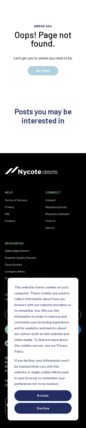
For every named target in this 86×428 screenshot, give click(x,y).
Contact (10, 220)
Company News (15, 271)
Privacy (9, 207)
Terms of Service (16, 200)
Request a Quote (56, 207)
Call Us (49, 227)
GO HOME (43, 71)
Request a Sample (57, 213)
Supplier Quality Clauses (20, 257)
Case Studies (13, 264)
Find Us (50, 220)
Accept (43, 395)
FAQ (7, 213)
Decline (43, 408)
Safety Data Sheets (17, 250)
